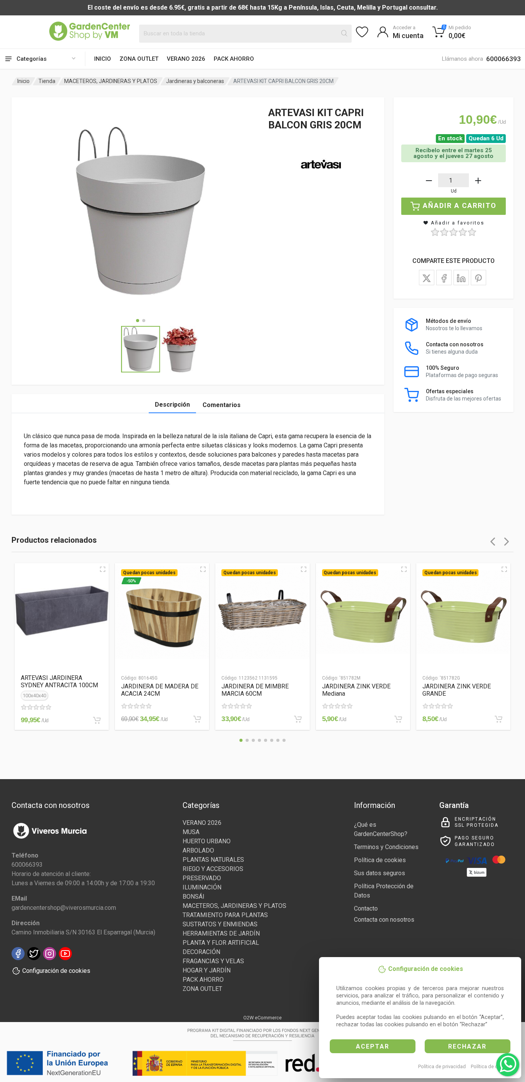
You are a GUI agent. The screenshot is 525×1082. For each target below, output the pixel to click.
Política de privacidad (442, 1066)
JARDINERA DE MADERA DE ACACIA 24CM (159, 690)
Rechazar (467, 1046)
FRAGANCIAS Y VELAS (213, 961)
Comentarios (222, 405)
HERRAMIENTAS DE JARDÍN (221, 933)
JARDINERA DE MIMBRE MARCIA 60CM (255, 690)
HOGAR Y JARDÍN (207, 970)
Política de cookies (492, 1066)
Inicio (102, 58)
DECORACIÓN (201, 952)
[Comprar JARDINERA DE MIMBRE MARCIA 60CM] (298, 719)
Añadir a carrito (460, 205)
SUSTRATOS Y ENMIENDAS (220, 924)
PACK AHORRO (234, 58)
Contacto (366, 908)
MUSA (191, 832)
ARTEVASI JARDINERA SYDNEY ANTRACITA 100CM (59, 681)
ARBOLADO (198, 850)
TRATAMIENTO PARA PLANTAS (225, 915)
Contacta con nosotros (384, 919)
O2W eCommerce (262, 1018)
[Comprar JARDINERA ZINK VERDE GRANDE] (498, 719)
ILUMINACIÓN (202, 887)
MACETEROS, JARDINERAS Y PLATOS (110, 81)
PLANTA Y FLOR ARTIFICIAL (221, 942)
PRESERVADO (202, 878)
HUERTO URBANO (207, 841)
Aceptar (372, 1046)
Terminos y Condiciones (386, 847)
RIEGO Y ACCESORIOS (213, 869)
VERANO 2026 (186, 58)
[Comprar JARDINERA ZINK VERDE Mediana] (398, 719)
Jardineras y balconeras (195, 81)
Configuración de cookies (56, 970)
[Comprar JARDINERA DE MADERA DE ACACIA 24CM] (197, 719)
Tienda (46, 81)
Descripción (172, 404)
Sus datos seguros (379, 873)
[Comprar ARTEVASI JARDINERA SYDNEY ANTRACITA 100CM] (97, 720)
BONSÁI (193, 896)
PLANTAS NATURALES (213, 859)
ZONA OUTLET (139, 58)
